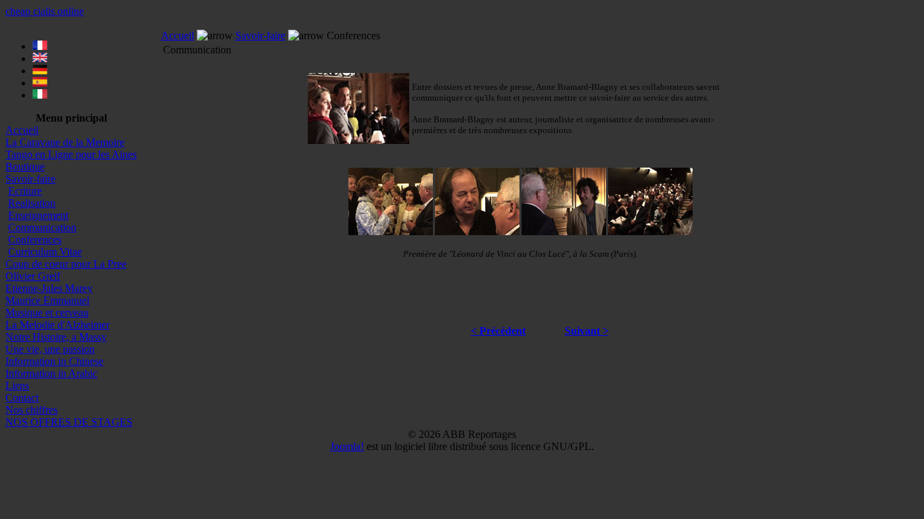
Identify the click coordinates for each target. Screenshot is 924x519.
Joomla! (347, 446)
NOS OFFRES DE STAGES (69, 422)
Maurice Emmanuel (47, 300)
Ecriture (25, 191)
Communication (42, 227)
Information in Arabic (51, 373)
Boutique (25, 166)
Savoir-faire (30, 178)
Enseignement (38, 215)
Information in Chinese (54, 361)
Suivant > (587, 331)
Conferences (35, 239)
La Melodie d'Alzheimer (57, 324)
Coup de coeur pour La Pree (65, 264)
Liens (17, 385)
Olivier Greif (32, 276)
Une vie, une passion (50, 349)
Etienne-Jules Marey (49, 288)
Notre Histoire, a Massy (56, 337)
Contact (22, 397)
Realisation (31, 203)
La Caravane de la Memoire (64, 142)
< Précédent (498, 331)
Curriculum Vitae (45, 251)
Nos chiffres (31, 410)
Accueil (22, 130)
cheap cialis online (44, 11)
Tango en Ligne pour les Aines (71, 154)
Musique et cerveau (47, 312)
